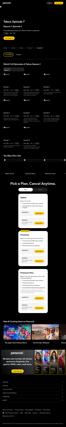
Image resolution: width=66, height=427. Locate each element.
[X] (56, 417)
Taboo (21, 48)
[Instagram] (60, 412)
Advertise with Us (45, 413)
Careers (35, 413)
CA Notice (38, 410)
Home (5, 48)
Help (21, 413)
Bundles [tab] (40, 189)
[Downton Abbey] (33, 165)
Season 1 (30, 48)
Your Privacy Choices (11, 413)
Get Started (59, 3)
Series (13, 48)
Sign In (49, 3)
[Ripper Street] (13, 165)
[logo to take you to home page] (7, 3)
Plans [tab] (25, 189)
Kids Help (28, 413)
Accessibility (29, 410)
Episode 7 (40, 48)
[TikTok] (60, 408)
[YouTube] (56, 412)
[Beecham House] (53, 165)
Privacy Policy (19, 410)
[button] (17, 332)
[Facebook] (56, 408)
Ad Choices (46, 410)
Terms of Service (8, 410)
